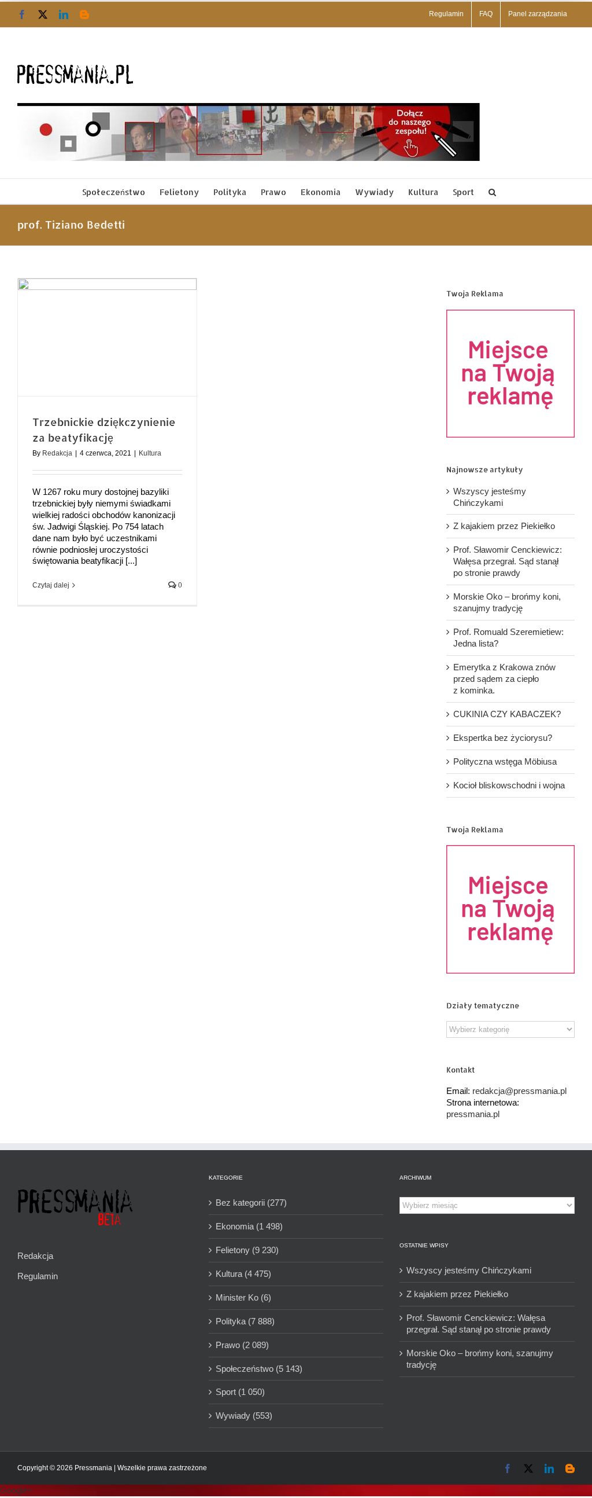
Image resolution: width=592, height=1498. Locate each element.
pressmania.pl (473, 1114)
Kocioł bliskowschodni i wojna (509, 785)
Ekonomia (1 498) (249, 1226)
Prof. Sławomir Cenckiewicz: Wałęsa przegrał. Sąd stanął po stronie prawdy (507, 561)
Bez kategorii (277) (251, 1202)
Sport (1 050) (240, 1392)
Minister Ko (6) (243, 1297)
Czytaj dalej (50, 585)
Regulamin (37, 1276)
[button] (492, 191)
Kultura (150, 453)
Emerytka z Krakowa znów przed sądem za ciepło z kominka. (504, 678)
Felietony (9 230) (247, 1250)
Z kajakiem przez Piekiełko (504, 526)
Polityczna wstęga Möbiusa (505, 761)
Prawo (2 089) (242, 1345)
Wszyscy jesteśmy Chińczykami (468, 1270)
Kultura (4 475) (243, 1274)
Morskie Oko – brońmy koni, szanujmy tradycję (479, 1359)
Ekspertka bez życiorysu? (502, 738)
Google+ (16, 1490)
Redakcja (57, 453)
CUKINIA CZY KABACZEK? (507, 714)
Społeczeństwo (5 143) (259, 1369)
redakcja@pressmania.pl (519, 1091)
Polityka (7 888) (245, 1321)
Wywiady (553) (244, 1415)
